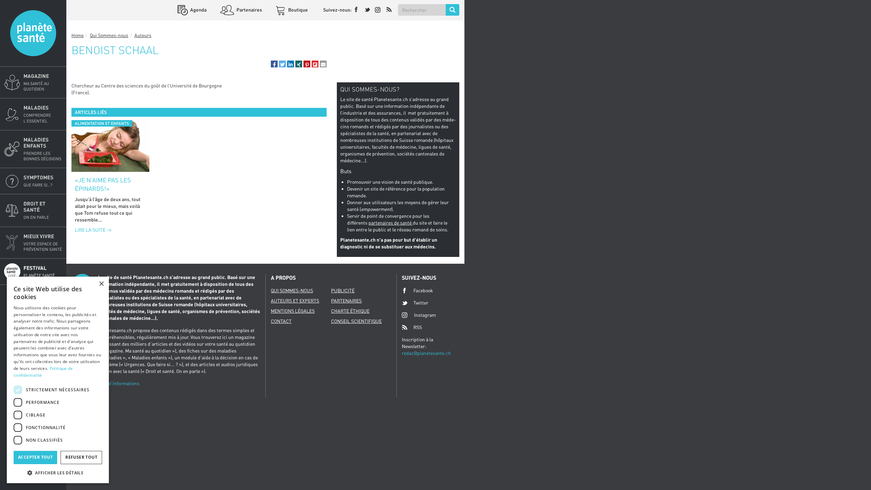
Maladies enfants (42, 148)
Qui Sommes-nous (109, 35)
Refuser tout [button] (81, 457)
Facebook (423, 290)
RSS (417, 327)
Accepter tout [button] (35, 457)
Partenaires (248, 10)
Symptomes (38, 180)
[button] (274, 64)
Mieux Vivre (42, 242)
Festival (39, 271)
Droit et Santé (36, 210)
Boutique (297, 10)
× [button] (101, 284)
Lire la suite (90, 230)
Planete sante (33, 33)
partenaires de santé (390, 223)
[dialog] (58, 380)
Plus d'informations (118, 383)
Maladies (37, 113)
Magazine (36, 82)
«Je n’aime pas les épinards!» (103, 184)
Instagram (425, 315)
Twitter (420, 303)
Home (77, 35)
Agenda (198, 10)
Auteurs (142, 35)
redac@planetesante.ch (426, 353)
